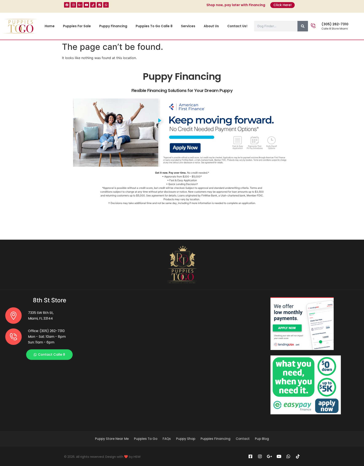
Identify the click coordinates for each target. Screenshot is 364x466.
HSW (137, 456)
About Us (211, 26)
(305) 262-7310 (334, 24)
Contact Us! (237, 26)
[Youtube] (86, 5)
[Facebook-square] (250, 456)
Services (188, 26)
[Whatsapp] (106, 5)
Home (50, 26)
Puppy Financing (113, 26)
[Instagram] (73, 5)
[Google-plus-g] (80, 5)
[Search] (302, 26)
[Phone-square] (99, 5)
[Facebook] (67, 5)
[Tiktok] (93, 5)
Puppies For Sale (77, 26)
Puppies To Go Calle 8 (154, 26)
